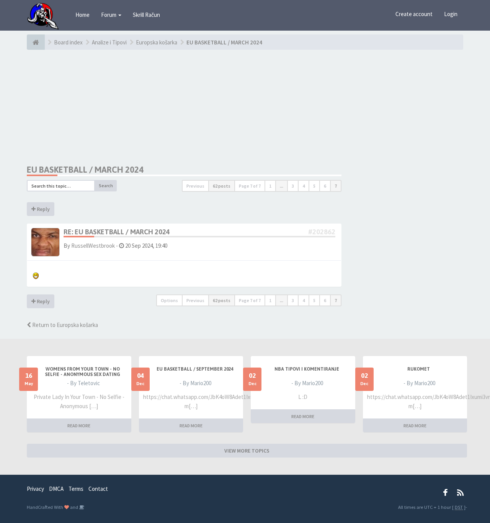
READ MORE (78, 425)
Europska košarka (156, 42)
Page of (250, 186)
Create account (414, 14)
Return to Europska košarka (64, 325)
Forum (109, 14)
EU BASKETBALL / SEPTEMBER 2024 (195, 369)
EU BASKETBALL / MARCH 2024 (224, 42)
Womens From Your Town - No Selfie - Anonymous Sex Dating (82, 371)
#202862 (321, 232)
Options (169, 300)
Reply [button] (43, 209)
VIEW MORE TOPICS (247, 450)
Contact (98, 488)
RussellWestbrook (93, 245)
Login (450, 14)
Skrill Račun (146, 14)
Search (106, 185)
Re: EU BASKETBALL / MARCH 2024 (117, 232)
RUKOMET (418, 369)
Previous (195, 186)
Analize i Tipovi (109, 42)
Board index (68, 42)
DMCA (56, 488)
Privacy (35, 488)
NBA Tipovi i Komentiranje (306, 369)
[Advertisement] (184, 107)
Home (82, 14)
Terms (76, 488)
